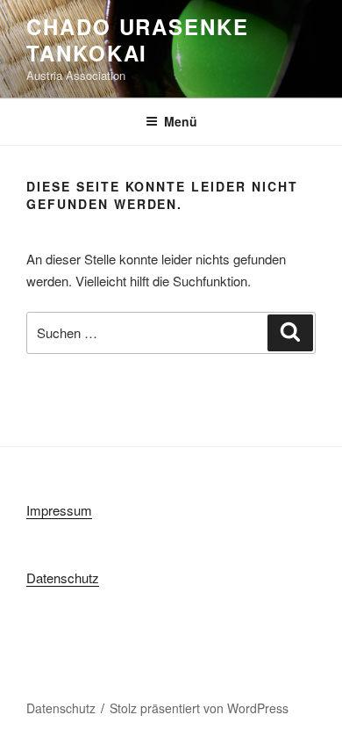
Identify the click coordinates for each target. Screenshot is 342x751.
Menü (180, 121)
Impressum (59, 510)
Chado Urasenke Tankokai (137, 39)
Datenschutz (62, 577)
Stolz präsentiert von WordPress (199, 708)
